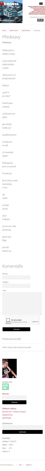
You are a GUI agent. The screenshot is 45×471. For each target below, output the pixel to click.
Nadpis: (6, 282)
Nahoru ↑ (29, 465)
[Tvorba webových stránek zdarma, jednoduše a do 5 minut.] (14, 465)
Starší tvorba (14, 30)
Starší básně (26, 30)
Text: (4, 290)
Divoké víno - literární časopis (14, 411)
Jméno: (5, 273)
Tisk (20, 465)
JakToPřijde (6, 418)
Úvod (4, 30)
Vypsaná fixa (7, 415)
